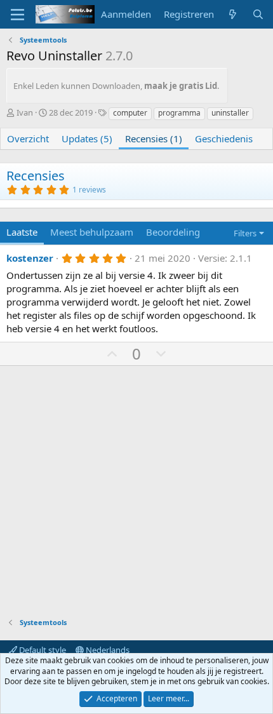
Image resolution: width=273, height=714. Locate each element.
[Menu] (17, 14)
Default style (41, 650)
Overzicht (28, 138)
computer (130, 112)
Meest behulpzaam (91, 232)
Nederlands (107, 650)
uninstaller (230, 112)
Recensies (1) (153, 138)
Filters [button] (245, 233)
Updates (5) (87, 138)
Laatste (21, 232)
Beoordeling (173, 232)
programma (179, 112)
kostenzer (29, 258)
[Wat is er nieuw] (232, 14)
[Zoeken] (258, 14)
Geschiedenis (224, 138)
